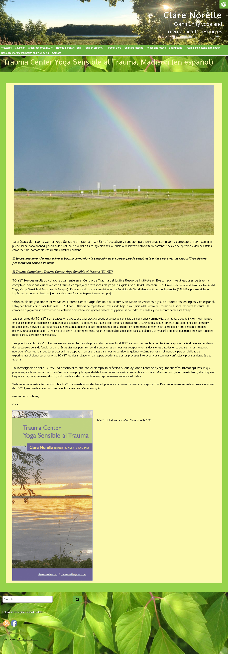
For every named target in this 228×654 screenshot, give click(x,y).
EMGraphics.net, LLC (27, 639)
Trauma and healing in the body (202, 47)
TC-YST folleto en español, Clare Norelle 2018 (124, 420)
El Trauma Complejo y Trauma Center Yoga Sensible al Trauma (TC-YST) (62, 271)
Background (175, 47)
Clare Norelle (192, 15)
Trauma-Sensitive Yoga (68, 47)
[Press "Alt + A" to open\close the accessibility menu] (223, 4)
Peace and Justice (156, 47)
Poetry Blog (114, 47)
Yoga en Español (93, 47)
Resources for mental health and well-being (25, 52)
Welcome (6, 47)
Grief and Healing (134, 47)
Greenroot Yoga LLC (39, 47)
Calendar (20, 47)
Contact (56, 52)
